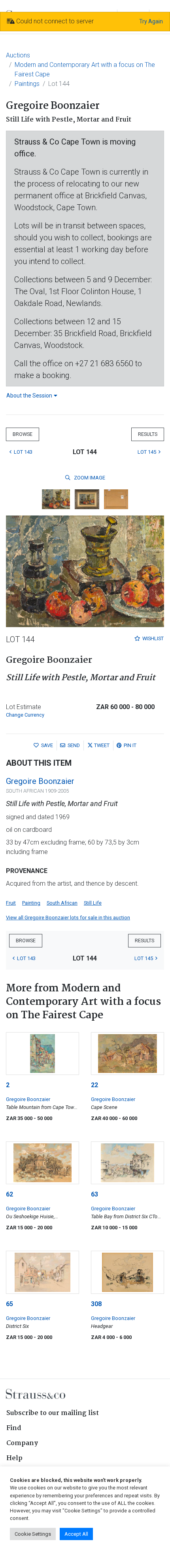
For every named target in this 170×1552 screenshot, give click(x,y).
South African (62, 903)
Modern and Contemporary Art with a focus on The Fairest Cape (85, 69)
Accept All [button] (76, 1534)
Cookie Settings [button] (33, 1534)
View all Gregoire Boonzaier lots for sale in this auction (68, 918)
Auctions (18, 55)
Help (14, 1458)
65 (9, 1304)
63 (94, 1194)
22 (94, 1085)
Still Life (93, 903)
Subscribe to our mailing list (52, 1413)
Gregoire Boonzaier (40, 781)
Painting (31, 903)
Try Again (151, 21)
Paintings (27, 83)
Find (13, 1428)
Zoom (89, 478)
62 (9, 1194)
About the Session (29, 395)
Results (147, 434)
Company (22, 1443)
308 (96, 1304)
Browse (22, 434)
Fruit (11, 903)
